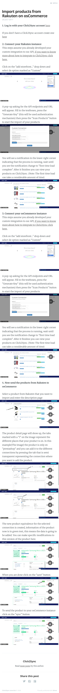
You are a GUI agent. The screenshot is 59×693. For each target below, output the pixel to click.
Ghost (55, 690)
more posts (25, 666)
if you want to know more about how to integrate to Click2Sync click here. (29, 56)
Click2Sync (29, 661)
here (47, 25)
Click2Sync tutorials (9, 690)
